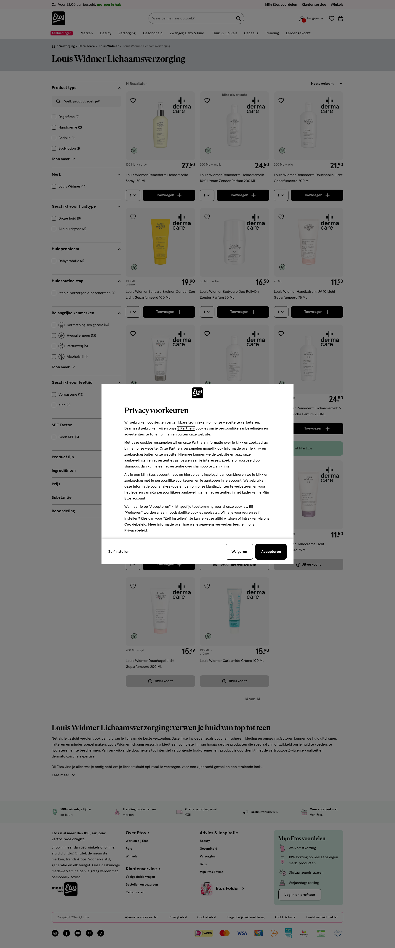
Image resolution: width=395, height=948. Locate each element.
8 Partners (186, 428)
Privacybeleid (135, 530)
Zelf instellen (118, 551)
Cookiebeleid (135, 524)
